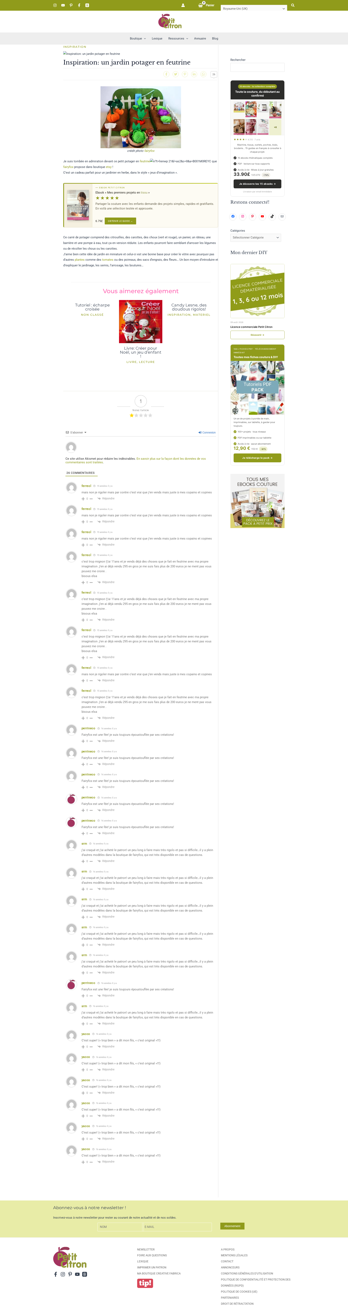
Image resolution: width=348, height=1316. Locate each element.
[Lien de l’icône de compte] (183, 5)
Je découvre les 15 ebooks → (257, 183)
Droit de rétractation (237, 1303)
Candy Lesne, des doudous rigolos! (189, 307)
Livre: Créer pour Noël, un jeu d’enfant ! (140, 352)
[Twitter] (175, 74)
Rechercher (237, 60)
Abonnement (232, 1226)
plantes (80, 260)
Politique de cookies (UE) (239, 1291)
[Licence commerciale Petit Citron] (257, 291)
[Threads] (87, 5)
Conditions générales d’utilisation (247, 1273)
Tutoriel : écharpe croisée (92, 307)
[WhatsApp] (203, 74)
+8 (275, 127)
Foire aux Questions (152, 1255)
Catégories (237, 230)
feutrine (145, 161)
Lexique (142, 1261)
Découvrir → (257, 334)
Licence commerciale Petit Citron (251, 326)
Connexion (209, 432)
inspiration (74, 47)
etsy (109, 167)
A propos (227, 1249)
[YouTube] (63, 5)
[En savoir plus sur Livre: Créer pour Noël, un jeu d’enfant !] (140, 321)
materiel (201, 315)
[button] (293, 5)
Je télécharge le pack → (257, 457)
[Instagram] (55, 5)
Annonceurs (230, 1267)
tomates (107, 260)
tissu (144, 192)
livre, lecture (140, 362)
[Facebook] (79, 5)
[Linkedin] (194, 74)
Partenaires (230, 1297)
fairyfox (149, 151)
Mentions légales (234, 1255)
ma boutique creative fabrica (159, 1273)
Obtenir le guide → (120, 221)
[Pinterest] (71, 5)
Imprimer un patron (151, 1267)
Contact (227, 1261)
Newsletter (146, 1249)
